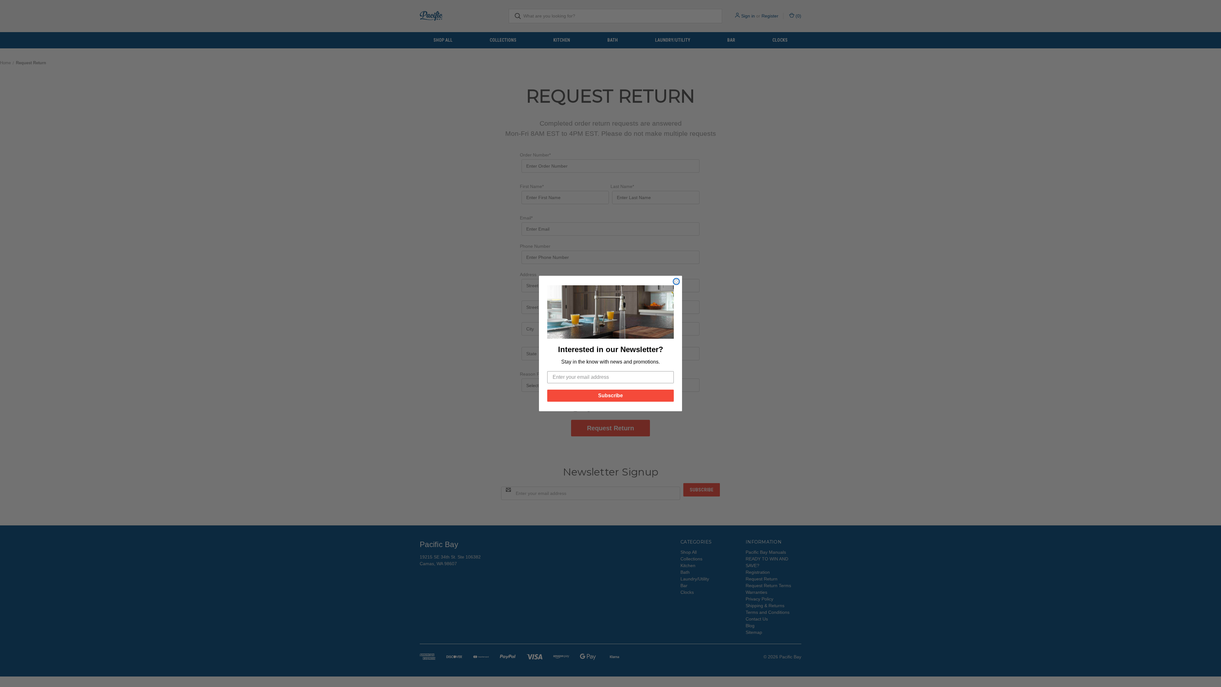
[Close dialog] (676, 281)
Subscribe (610, 395)
